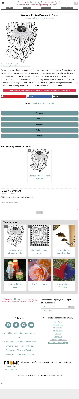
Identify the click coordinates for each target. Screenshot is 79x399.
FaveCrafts (58, 322)
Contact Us (30, 333)
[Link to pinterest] (23, 325)
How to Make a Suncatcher (63, 285)
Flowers (39, 124)
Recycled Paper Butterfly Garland (63, 251)
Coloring (39, 130)
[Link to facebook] (8, 325)
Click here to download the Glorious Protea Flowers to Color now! (39, 90)
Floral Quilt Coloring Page (39, 251)
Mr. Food (58, 334)
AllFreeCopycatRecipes (58, 340)
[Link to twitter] (16, 325)
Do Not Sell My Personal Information (19, 341)
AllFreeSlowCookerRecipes (58, 343)
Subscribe (10, 350)
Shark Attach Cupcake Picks (44, 103)
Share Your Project (25, 354)
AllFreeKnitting (58, 328)
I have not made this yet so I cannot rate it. (18, 197)
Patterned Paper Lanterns (15, 285)
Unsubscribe (9, 354)
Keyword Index (11, 346)
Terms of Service (25, 350)
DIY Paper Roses (39, 284)
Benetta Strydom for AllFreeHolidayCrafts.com (40, 18)
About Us (7, 333)
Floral (39, 119)
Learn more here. (11, 369)
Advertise (18, 333)
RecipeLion (58, 337)
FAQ (19, 337)
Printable (39, 136)
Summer (39, 113)
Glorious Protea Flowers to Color (39, 177)
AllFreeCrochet (58, 325)
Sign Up (71, 307)
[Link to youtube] (31, 325)
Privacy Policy (27, 346)
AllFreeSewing (58, 331)
